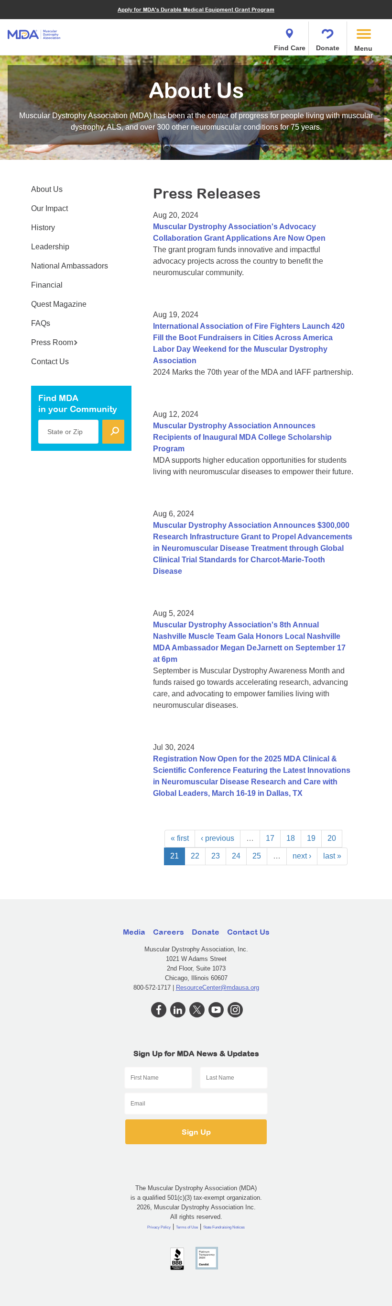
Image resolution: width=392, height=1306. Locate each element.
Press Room (52, 342)
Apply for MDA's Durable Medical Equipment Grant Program (196, 9)
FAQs (40, 323)
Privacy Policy (159, 1227)
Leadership (50, 247)
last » (332, 856)
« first (180, 838)
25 (256, 856)
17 (270, 838)
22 (195, 856)
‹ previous (217, 838)
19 (311, 838)
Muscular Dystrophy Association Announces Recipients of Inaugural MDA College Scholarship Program (242, 437)
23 (215, 856)
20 (331, 838)
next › (302, 856)
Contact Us (50, 361)
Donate (327, 48)
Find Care (289, 48)
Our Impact (49, 208)
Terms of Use (187, 1227)
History (43, 227)
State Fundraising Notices (224, 1227)
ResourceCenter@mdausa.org (217, 987)
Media (134, 931)
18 (290, 838)
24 (236, 856)
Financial (47, 285)
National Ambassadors (69, 266)
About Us (47, 189)
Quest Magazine (59, 304)
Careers (168, 931)
